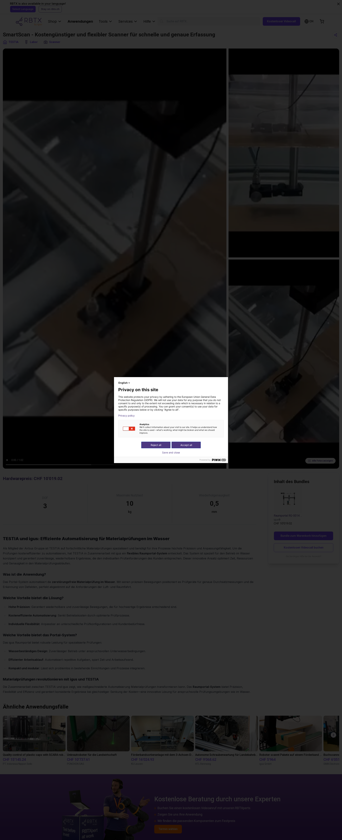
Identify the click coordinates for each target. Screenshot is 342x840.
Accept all (186, 444)
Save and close (171, 452)
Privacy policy (126, 415)
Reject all (156, 444)
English (123, 382)
